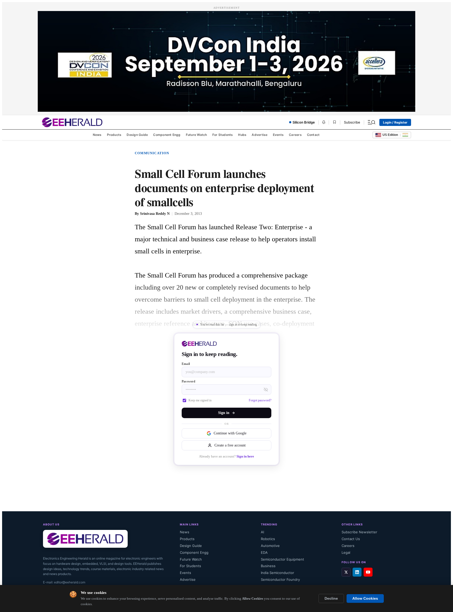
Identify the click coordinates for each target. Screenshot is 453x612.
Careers (295, 135)
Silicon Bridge (304, 122)
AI (262, 532)
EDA (264, 552)
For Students (222, 135)
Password (188, 381)
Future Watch (196, 135)
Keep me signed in (200, 400)
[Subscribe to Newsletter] (324, 122)
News (97, 135)
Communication (152, 153)
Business (268, 566)
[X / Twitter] (346, 572)
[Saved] (334, 122)
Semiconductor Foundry (280, 579)
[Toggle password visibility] (266, 389)
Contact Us (351, 539)
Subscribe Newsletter (359, 532)
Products (114, 135)
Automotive (270, 546)
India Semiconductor (277, 573)
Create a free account (230, 445)
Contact (313, 135)
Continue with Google (230, 433)
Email (186, 363)
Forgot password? (260, 400)
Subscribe (352, 122)
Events (278, 135)
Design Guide (137, 135)
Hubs (242, 135)
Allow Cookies (365, 598)
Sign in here (245, 456)
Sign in (223, 413)
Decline (331, 598)
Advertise (259, 135)
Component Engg (166, 135)
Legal (346, 552)
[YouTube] (368, 572)
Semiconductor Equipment (282, 559)
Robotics (268, 539)
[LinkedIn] (357, 572)
